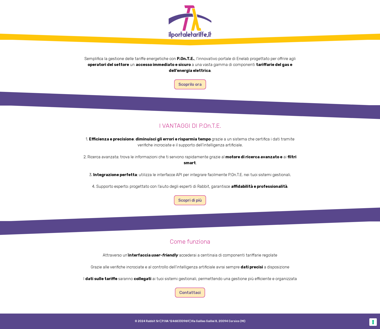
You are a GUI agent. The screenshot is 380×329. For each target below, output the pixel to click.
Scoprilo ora (190, 84)
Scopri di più (190, 200)
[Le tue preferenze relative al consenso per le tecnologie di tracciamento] (373, 322)
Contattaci (190, 292)
